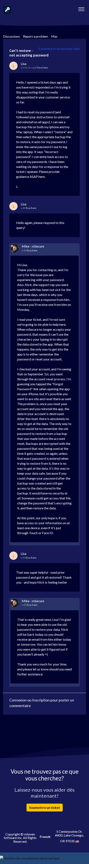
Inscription (41, 700)
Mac (54, 36)
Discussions (11, 36)
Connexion (18, 700)
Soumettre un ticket (44, 807)
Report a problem (35, 36)
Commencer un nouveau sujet (59, 48)
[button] (81, 8)
